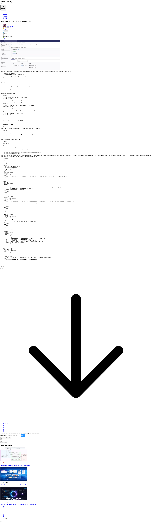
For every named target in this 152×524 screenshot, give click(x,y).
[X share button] (3, 429)
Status (4, 507)
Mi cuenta (5, 18)
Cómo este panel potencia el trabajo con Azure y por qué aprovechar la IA (18, 504)
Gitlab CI (6, 423)
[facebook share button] (3, 428)
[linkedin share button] (3, 430)
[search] (0, 4)
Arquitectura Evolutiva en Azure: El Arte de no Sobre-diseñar (15, 465)
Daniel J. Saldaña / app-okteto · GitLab (7, 84)
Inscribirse (23, 435)
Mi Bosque (5, 506)
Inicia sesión (4, 442)
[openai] (3, 513)
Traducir (4, 33)
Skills (4, 13)
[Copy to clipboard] (3, 126)
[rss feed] (3, 516)
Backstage (5, 16)
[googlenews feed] (3, 515)
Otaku (4, 15)
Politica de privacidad (7, 509)
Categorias (5, 17)
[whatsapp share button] (3, 426)
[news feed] (3, 514)
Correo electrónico (3, 435)
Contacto (4, 510)
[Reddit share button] (3, 431)
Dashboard (5, 14)
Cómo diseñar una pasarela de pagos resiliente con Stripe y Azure (16, 484)
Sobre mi (4, 11)
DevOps (6, 29)
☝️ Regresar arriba (4, 522)
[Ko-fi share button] (3, 425)
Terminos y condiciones (7, 508)
